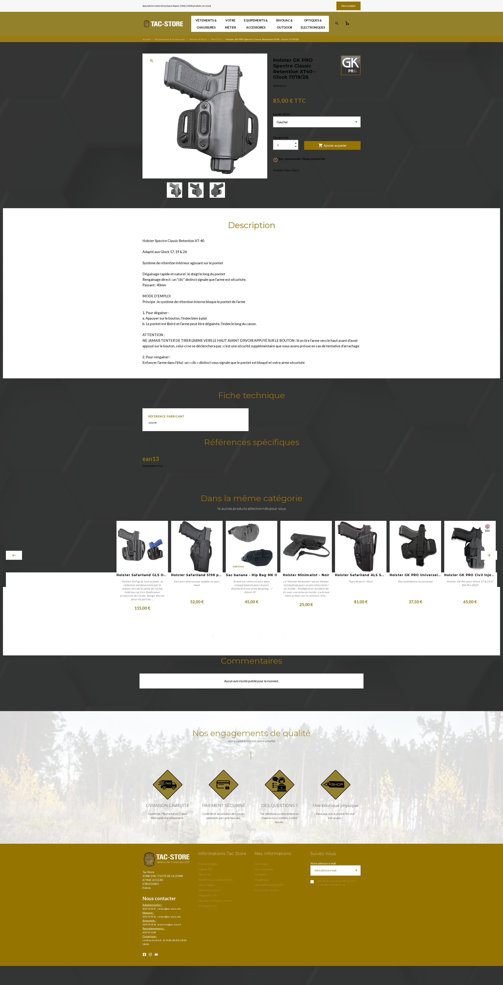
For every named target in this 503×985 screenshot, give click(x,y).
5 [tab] (237, 635)
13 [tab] (284, 635)
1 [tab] (213, 635)
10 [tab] (266, 635)
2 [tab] (219, 635)
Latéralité (281, 114)
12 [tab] (278, 635)
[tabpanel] (251, 566)
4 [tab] (231, 635)
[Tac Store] (163, 23)
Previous (14, 555)
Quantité (281, 137)
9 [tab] (260, 635)
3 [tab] (225, 635)
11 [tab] (272, 635)
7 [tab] (249, 635)
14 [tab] (290, 635)
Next (489, 555)
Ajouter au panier (332, 145)
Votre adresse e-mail (323, 863)
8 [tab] (254, 635)
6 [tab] (243, 635)
